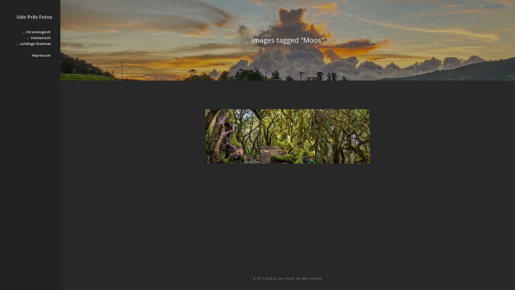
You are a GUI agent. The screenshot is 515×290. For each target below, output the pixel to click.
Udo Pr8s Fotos (34, 16)
